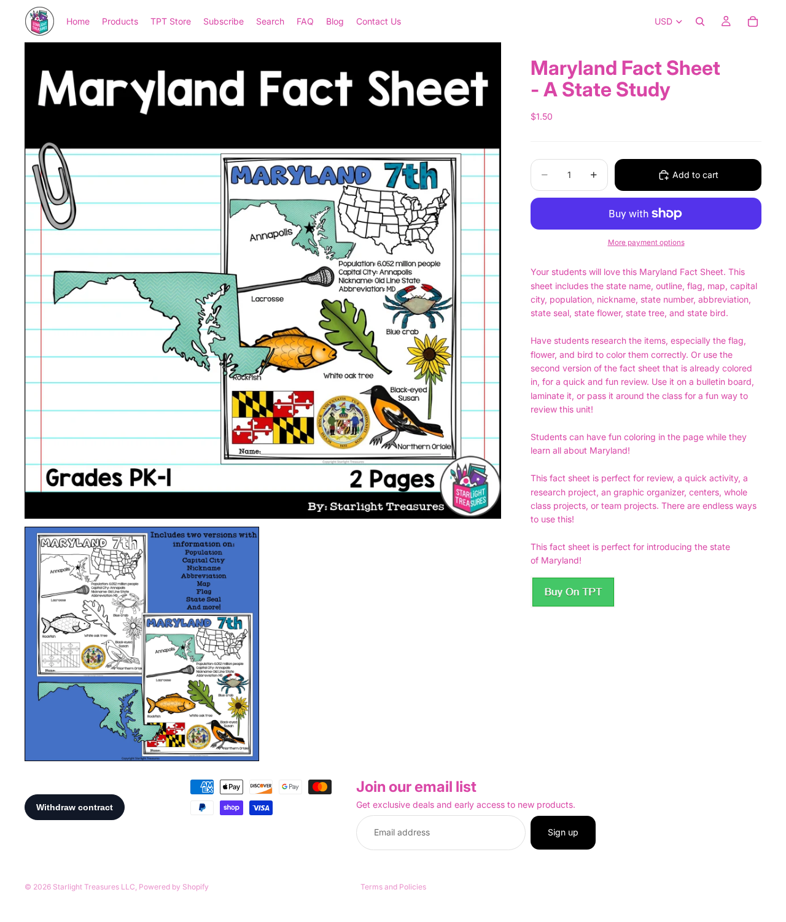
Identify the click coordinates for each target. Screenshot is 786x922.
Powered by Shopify (174, 886)
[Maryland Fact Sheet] (573, 592)
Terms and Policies (393, 886)
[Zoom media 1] (263, 280)
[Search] (700, 21)
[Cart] (752, 21)
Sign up (563, 832)
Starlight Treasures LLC (94, 886)
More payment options (646, 242)
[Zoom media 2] (142, 644)
